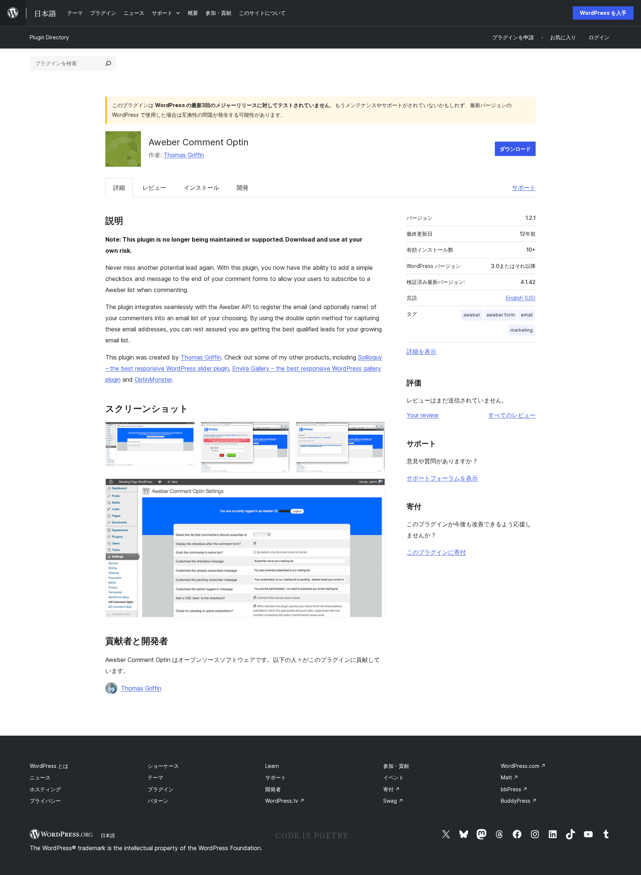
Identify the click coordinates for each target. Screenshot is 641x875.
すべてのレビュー (512, 415)
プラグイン (161, 789)
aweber (471, 315)
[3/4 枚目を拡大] (375, 431)
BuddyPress (519, 801)
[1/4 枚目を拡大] (184, 431)
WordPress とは (49, 766)
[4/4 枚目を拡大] (375, 488)
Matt (509, 777)
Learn (272, 766)
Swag (393, 801)
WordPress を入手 (603, 13)
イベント (393, 777)
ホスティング (45, 789)
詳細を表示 (421, 351)
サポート (524, 187)
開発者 (273, 789)
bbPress (514, 789)
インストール (201, 187)
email (527, 315)
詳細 (119, 187)
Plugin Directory (49, 37)
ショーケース (163, 766)
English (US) (521, 298)
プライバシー (45, 801)
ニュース (40, 777)
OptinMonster (153, 379)
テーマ (155, 777)
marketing (521, 330)
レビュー (154, 187)
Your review (422, 415)
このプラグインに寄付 (436, 552)
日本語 (108, 835)
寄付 (391, 789)
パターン (158, 801)
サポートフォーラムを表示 (442, 478)
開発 (243, 187)
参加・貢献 (396, 766)
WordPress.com (523, 766)
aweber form (500, 315)
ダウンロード (515, 149)
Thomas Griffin (184, 155)
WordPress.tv (285, 801)
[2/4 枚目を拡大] (279, 431)
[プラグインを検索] (108, 63)
